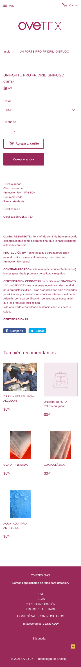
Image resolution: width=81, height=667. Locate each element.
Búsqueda (38, 638)
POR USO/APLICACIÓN (40, 604)
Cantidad (9, 122)
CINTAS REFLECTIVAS (40, 609)
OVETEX (27, 658)
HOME (40, 594)
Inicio (6, 51)
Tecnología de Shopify (52, 658)
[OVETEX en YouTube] (73, 647)
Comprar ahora (23, 159)
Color (7, 101)
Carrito (73, 5)
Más (11, 5)
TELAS (40, 598)
